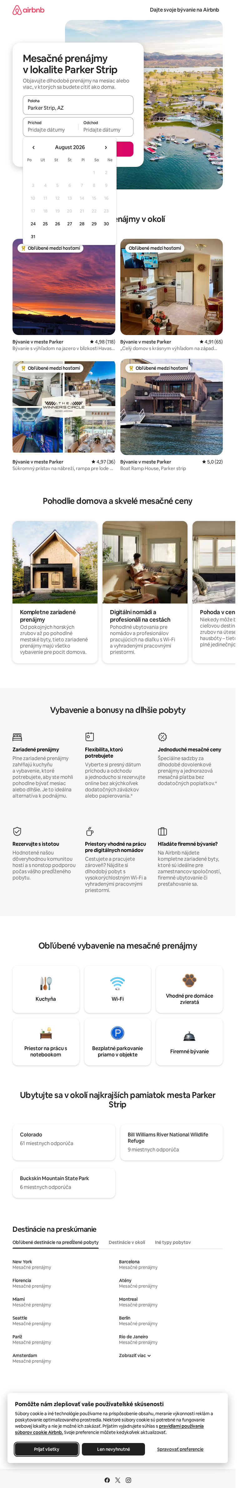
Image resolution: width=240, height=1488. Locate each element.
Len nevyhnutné (113, 1449)
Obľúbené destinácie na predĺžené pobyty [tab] (55, 1242)
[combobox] (78, 108)
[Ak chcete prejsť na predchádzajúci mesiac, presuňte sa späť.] (34, 147)
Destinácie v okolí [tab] (127, 1242)
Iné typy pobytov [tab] (173, 1242)
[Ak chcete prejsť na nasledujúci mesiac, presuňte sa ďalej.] (106, 147)
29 (94, 224)
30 (106, 224)
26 (57, 224)
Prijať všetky (46, 1449)
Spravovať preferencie (180, 1449)
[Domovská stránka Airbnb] (28, 10)
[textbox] (50, 129)
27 (69, 224)
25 (45, 224)
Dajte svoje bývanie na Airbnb (184, 10)
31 (33, 236)
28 (81, 224)
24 (33, 224)
